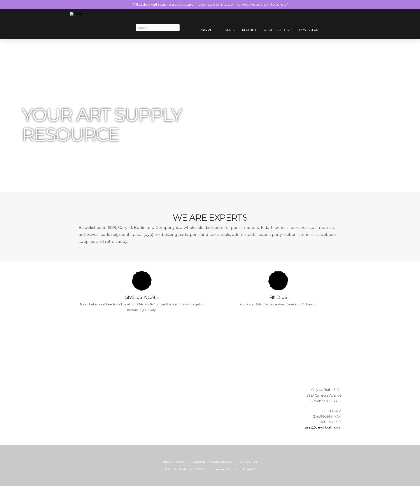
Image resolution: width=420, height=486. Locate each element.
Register (198, 461)
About (167, 461)
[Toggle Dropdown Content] (343, 30)
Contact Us (249, 461)
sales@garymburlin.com (322, 427)
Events (181, 461)
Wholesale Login (222, 461)
